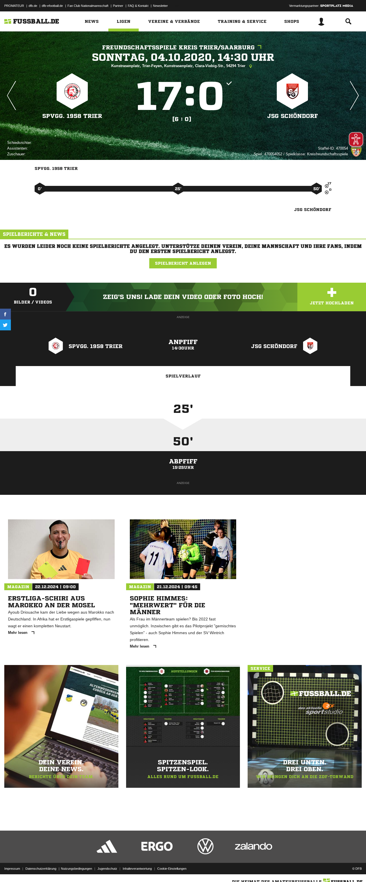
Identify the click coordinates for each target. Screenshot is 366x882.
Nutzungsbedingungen (76, 868)
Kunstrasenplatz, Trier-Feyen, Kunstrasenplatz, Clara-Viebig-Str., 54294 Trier (178, 66)
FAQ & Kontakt (138, 5)
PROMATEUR (14, 5)
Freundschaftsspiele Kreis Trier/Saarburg (178, 48)
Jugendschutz (107, 868)
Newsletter (160, 5)
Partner (118, 5)
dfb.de (33, 5)
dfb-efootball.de (52, 5)
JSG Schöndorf (292, 116)
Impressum (12, 868)
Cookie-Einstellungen (171, 868)
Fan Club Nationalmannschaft (87, 5)
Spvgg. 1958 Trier (72, 116)
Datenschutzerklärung (40, 868)
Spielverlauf (183, 376)
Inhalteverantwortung (137, 868)
